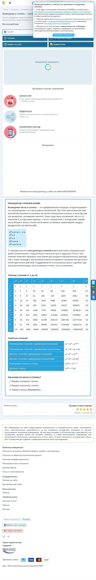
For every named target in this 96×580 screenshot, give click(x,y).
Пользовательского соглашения (57, 23)
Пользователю (9, 489)
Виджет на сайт (14, 44)
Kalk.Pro (5, 9)
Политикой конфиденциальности (61, 21)
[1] (77, 409)
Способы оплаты (9, 501)
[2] (80, 409)
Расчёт (10, 32)
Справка (11, 38)
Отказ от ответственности (13, 472)
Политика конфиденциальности (15, 459)
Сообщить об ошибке (14, 531)
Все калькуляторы (10, 24)
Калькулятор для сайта (12, 484)
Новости (5, 505)
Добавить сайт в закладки (16, 525)
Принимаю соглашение (63, 35)
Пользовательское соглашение (15, 463)
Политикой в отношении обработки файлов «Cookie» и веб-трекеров (62, 12)
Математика (14, 9)
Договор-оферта (9, 468)
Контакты (6, 509)
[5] (91, 409)
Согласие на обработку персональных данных (21, 455)
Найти (27, 519)
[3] (84, 409)
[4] (87, 409)
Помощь (6, 493)
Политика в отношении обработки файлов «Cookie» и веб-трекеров (30, 451)
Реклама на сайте (9, 480)
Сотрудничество (9, 477)
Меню (10, 3)
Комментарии (59, 44)
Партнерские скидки (62, 38)
